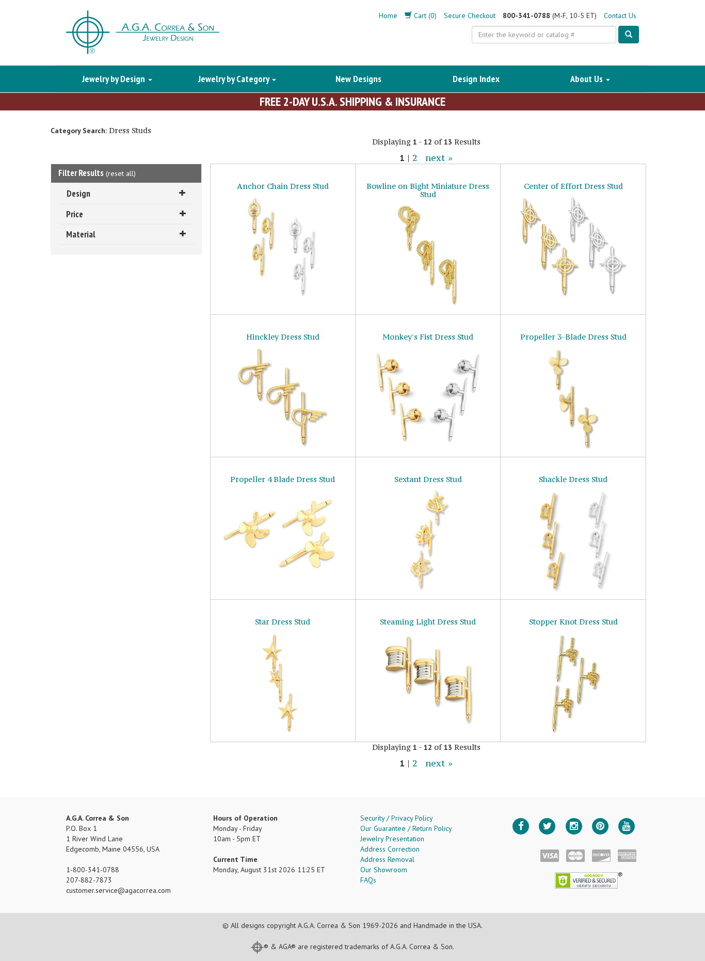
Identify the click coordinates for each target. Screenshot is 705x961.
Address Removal (387, 859)
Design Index (476, 79)
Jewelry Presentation (392, 838)
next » (439, 158)
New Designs (358, 79)
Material (80, 234)
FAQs (368, 880)
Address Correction (390, 849)
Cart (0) (424, 15)
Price (74, 214)
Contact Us (620, 15)
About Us (587, 79)
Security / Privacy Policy (396, 818)
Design (78, 193)
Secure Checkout (469, 15)
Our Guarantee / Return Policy (406, 828)
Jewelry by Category (234, 79)
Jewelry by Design (114, 79)
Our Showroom (383, 869)
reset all (121, 173)
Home (388, 15)
